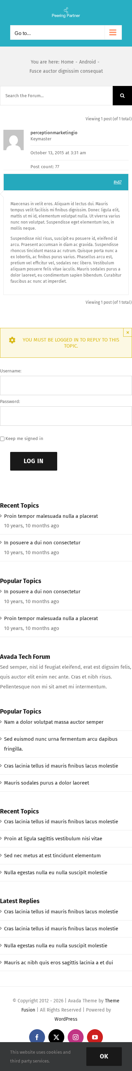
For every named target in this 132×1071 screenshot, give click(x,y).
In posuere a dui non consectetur (42, 543)
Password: (10, 401)
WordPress (66, 1019)
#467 (118, 182)
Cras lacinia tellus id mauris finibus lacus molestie (61, 766)
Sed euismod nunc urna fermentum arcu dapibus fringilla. (60, 744)
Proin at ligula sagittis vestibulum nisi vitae (53, 839)
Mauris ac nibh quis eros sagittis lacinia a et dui (58, 963)
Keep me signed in (24, 438)
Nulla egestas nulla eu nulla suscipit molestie (55, 873)
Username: (10, 370)
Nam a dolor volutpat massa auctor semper (54, 722)
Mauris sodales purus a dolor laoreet (46, 783)
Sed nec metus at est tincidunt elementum (52, 856)
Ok (104, 1056)
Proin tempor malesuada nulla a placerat (51, 516)
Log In (34, 461)
